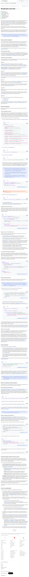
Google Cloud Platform (4, 567)
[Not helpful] (27, 6)
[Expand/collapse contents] (5, 11)
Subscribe (10, 573)
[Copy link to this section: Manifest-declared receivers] (11, 277)
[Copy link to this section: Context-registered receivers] (12, 111)
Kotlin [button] (4, 157)
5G (10, 547)
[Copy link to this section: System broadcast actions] (10, 51)
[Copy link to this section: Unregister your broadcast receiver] (13, 206)
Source (2, 545)
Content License (22, 533)
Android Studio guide (12, 552)
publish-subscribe (8, 21)
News (1, 546)
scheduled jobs (11, 285)
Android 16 (3, 63)
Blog (1, 547)
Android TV (21, 546)
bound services (16, 36)
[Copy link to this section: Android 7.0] (5, 95)
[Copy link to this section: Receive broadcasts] (10, 106)
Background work (13, 3)
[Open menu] (1, 1)
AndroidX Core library (25, 119)
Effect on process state (23, 517)
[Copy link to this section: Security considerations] (12, 488)
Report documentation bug (23, 553)
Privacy (11, 546)
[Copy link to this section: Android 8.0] (5, 87)
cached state (8, 72)
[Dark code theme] (26, 123)
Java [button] (7, 157)
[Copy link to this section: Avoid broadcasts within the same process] (20, 456)
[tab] (4, 122)
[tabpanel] (15, 134)
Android (2, 541)
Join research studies (22, 555)
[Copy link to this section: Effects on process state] (10, 329)
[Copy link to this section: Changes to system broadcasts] (12, 57)
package (20, 501)
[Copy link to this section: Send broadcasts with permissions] (13, 387)
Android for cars (22, 545)
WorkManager (4, 478)
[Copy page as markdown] (18, 8)
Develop (2, 3)
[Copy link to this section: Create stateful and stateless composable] (15, 251)
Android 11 (2, 559)
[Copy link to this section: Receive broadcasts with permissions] (14, 415)
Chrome (2, 565)
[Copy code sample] (27, 123)
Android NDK (11, 557)
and (12, 468)
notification (24, 527)
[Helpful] (26, 6)
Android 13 (2, 556)
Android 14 (2, 555)
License (4, 571)
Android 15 (2, 554)
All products (2, 568)
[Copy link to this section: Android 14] (5, 71)
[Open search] (17, 0)
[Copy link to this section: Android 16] (5, 62)
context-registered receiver (5, 93)
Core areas (7, 3)
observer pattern (4, 466)
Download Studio (12, 556)
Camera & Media (12, 545)
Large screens (21, 541)
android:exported (19, 508)
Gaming (11, 541)
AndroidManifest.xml (23, 432)
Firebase (2, 566)
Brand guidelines (8, 571)
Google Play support (22, 554)
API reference (12, 555)
